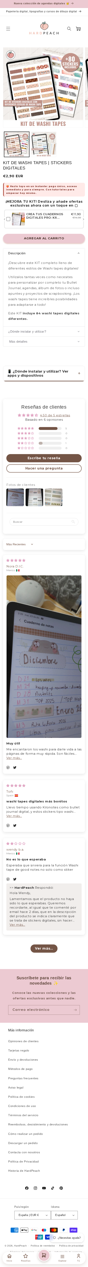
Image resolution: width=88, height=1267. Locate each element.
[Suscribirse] (75, 1010)
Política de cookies (21, 1096)
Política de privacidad (71, 1245)
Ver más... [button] (14, 758)
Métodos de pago (20, 1068)
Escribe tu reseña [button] (44, 458)
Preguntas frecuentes (23, 1078)
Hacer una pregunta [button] (44, 468)
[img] (16, 560)
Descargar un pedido (23, 1143)
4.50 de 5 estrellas (55, 415)
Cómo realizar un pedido (25, 1133)
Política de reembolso (43, 1245)
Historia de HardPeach (24, 1170)
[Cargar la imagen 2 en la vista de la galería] (43, 144)
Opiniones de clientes (23, 1041)
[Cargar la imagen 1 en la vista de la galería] (16, 144)
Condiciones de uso (22, 1106)
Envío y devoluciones (23, 1059)
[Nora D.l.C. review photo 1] (44, 656)
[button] (8, 28)
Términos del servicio (23, 1115)
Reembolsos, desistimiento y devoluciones (38, 1124)
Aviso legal (16, 1087)
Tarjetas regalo (18, 1050)
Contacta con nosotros (24, 1152)
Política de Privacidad (23, 1161)
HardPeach (20, 1245)
